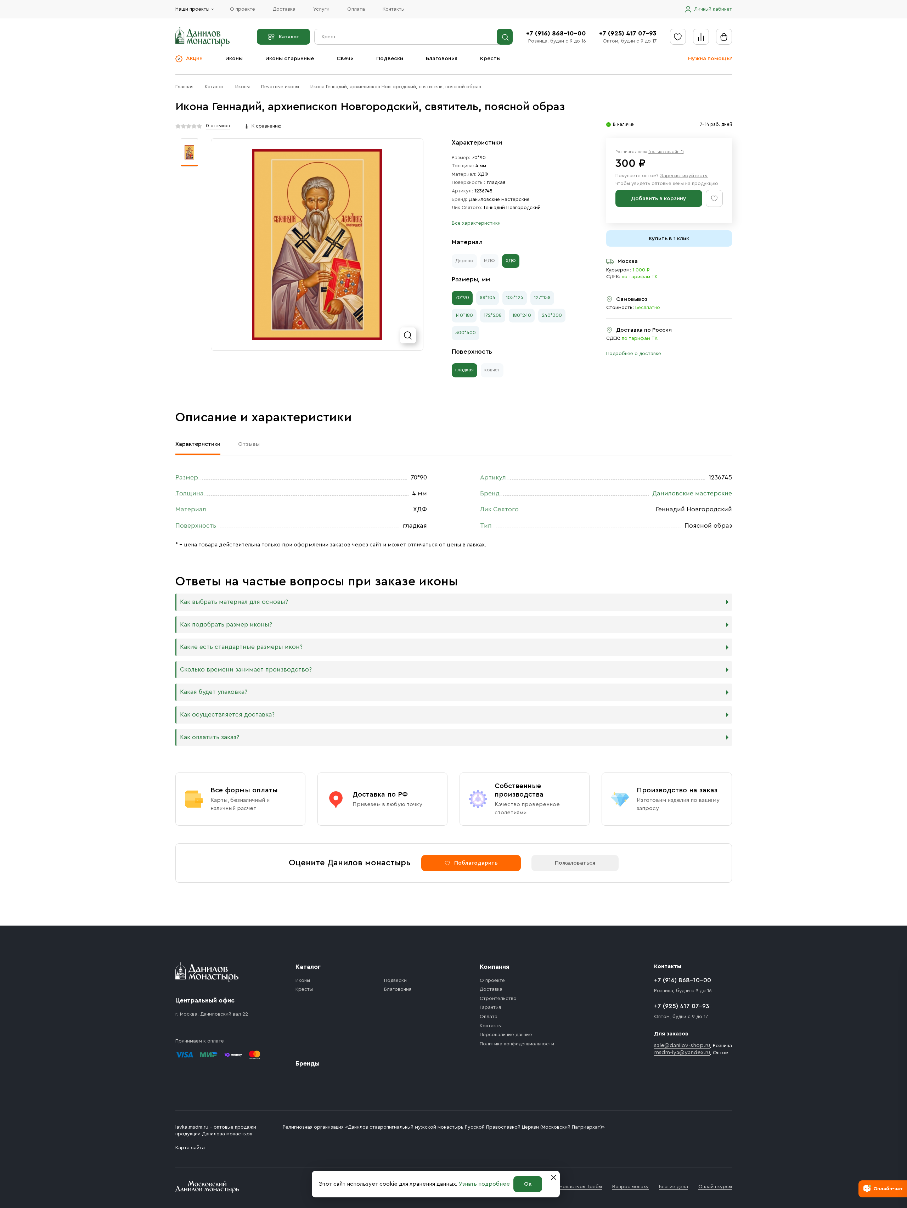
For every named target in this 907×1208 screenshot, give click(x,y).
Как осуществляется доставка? (227, 715)
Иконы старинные (289, 58)
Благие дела (673, 1186)
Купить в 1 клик (669, 238)
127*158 (542, 297)
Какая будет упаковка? (213, 692)
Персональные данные (506, 1034)
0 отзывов (218, 125)
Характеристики (197, 444)
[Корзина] (724, 37)
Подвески (389, 58)
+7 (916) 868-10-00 (556, 33)
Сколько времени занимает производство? (246, 670)
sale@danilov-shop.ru (682, 1045)
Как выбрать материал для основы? (234, 602)
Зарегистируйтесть (683, 175)
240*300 (552, 315)
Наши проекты (192, 9)
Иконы (234, 58)
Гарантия (490, 1007)
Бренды (307, 1063)
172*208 (493, 315)
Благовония (441, 58)
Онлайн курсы (715, 1186)
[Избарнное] (678, 37)
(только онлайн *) (666, 152)
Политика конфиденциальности (517, 1043)
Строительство (498, 998)
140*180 (464, 315)
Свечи (345, 58)
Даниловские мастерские (499, 199)
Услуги (321, 9)
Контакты (394, 9)
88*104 (487, 297)
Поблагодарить (475, 863)
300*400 (465, 332)
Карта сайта (190, 1147)
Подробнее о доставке (633, 353)
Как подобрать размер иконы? (226, 625)
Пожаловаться (575, 863)
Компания (494, 966)
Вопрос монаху (630, 1186)
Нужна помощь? (710, 58)
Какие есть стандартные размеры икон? (241, 647)
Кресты (490, 58)
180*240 (521, 315)
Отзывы (249, 444)
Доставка (284, 9)
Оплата (356, 9)
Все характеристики (476, 223)
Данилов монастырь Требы (570, 1186)
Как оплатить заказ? (209, 737)
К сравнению (267, 126)
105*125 (514, 297)
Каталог (289, 36)
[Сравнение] (701, 37)
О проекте (242, 9)
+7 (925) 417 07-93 (628, 33)
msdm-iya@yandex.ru (682, 1052)
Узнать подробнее (484, 1184)
